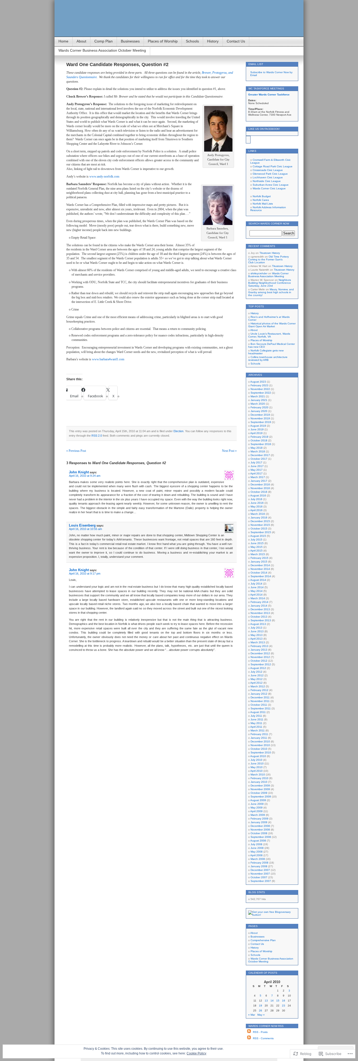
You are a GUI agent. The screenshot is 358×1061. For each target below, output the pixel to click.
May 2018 (257, 447)
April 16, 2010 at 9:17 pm (84, 573)
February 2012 (259, 690)
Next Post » (229, 451)
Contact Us (236, 41)
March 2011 (258, 730)
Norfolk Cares (261, 200)
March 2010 (258, 774)
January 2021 (259, 400)
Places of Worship (163, 41)
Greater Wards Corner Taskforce (269, 94)
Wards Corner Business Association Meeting (268, 275)
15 (277, 1000)
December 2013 (260, 609)
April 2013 (256, 638)
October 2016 (259, 491)
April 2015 (256, 550)
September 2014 (261, 576)
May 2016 (257, 506)
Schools (192, 41)
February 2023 (259, 385)
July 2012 (256, 671)
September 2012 (261, 664)
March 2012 (258, 686)
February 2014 (259, 602)
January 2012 (259, 693)
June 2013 (257, 631)
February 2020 (259, 407)
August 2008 (258, 840)
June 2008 (257, 847)
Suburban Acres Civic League (271, 184)
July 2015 (256, 539)
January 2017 (259, 480)
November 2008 (260, 829)
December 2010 (260, 741)
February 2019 (259, 436)
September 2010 (261, 752)
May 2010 (257, 767)
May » (261, 1014)
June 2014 (257, 587)
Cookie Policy (196, 1053)
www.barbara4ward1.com (108, 359)
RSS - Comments (263, 1038)
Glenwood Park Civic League (270, 173)
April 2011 (256, 726)
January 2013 (259, 649)
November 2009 (260, 789)
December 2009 (260, 785)
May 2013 (257, 635)
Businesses (130, 41)
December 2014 (260, 565)
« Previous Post (76, 451)
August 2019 (258, 425)
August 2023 (258, 381)
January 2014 (259, 605)
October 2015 (259, 528)
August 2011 (258, 712)
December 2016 (260, 484)
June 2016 (257, 502)
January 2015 (259, 561)
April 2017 (256, 473)
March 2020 (258, 403)
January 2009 (259, 822)
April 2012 (256, 682)
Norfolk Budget (262, 196)
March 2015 (258, 554)
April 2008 (256, 855)
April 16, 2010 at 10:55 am (85, 528)
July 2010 (256, 759)
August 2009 (258, 800)
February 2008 (259, 862)
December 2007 (260, 870)
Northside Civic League (267, 181)
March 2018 (258, 451)
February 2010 (259, 778)
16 (283, 1000)
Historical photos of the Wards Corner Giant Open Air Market (272, 325)
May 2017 (257, 469)
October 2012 (259, 660)
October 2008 (259, 833)
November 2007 (260, 873)
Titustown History (269, 252)
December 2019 (260, 414)
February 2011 (259, 734)
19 (260, 1005)
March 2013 (258, 642)
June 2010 (257, 763)
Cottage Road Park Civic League (272, 166)
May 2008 (257, 851)
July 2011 (256, 715)
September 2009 (261, 796)
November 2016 (260, 488)
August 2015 (258, 535)
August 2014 (258, 579)
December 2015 (260, 521)
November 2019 (260, 418)
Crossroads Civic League (268, 170)
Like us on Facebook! (264, 128)
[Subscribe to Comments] (249, 1038)
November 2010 (260, 745)
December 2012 (260, 653)
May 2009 (257, 807)
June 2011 (257, 719)
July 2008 (256, 844)
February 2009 (259, 818)
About (81, 41)
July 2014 (256, 583)
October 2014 (259, 572)
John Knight (79, 472)
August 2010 (258, 756)
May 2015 (257, 546)
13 (266, 1000)
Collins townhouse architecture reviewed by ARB (268, 358)
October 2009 (259, 792)
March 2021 (258, 396)
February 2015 (259, 557)
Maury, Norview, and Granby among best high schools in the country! (271, 292)
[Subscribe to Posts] (249, 1032)
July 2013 (256, 627)
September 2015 (261, 532)
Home (63, 41)
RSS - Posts (260, 1032)
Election (178, 431)
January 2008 (259, 866)
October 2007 (259, 877)
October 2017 (259, 458)
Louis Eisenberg (82, 525)
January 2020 (259, 411)
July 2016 (256, 499)
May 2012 (257, 679)
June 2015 (257, 543)
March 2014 (258, 598)
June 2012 (257, 675)
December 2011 (260, 697)
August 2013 (258, 624)
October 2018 (259, 440)
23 (283, 1005)
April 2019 (256, 433)
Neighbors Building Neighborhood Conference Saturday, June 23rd (269, 282)
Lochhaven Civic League (268, 177)
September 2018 (261, 444)
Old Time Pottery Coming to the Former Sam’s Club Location (268, 259)
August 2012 (258, 668)
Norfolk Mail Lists (263, 203)
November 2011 (260, 701)
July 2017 (256, 462)
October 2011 (259, 704)
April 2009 (256, 811)
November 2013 (260, 613)
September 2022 (261, 392)
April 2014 (256, 594)
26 (260, 1010)
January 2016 (259, 517)
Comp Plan (103, 41)
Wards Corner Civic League (269, 188)
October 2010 (259, 748)
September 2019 (261, 422)
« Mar (251, 1014)
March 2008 (258, 859)
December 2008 (260, 825)
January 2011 (259, 737)
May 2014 (257, 591)
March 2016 (258, 513)
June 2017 (257, 466)
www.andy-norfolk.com (104, 176)
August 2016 (258, 495)
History (213, 41)
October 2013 (259, 616)
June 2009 (257, 803)
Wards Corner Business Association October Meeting (102, 50)
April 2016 (256, 510)
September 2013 (261, 620)
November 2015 (260, 524)
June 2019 (257, 429)
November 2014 (260, 568)
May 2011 (256, 723)
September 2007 (261, 881)
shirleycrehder (259, 273)
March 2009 (258, 814)
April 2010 (256, 770)
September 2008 (261, 836)
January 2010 (259, 781)
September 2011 (261, 708)
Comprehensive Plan (263, 940)
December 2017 (260, 455)
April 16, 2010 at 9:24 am (84, 475)
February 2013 (259, 646)
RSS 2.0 (96, 435)
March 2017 (258, 477)
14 (272, 1000)
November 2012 (260, 657)
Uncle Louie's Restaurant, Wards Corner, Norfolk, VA (269, 335)
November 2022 (260, 389)
